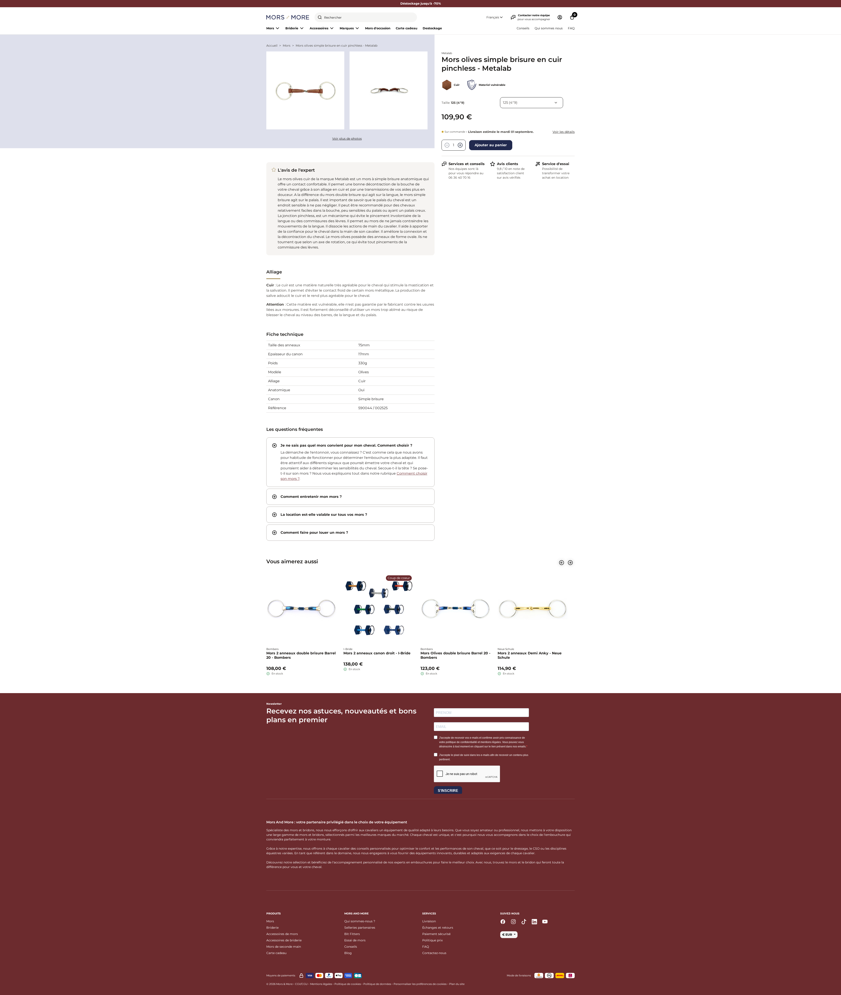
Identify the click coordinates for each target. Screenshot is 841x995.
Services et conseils (467, 164)
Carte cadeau (406, 28)
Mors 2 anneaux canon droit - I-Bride (376, 653)
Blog (348, 953)
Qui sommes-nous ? (359, 921)
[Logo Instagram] (513, 921)
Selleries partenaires (359, 928)
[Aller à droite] (570, 562)
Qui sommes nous (549, 28)
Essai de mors (355, 940)
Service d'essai (555, 164)
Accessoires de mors (282, 934)
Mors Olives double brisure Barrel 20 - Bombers (455, 655)
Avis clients (507, 164)
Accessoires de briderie (284, 940)
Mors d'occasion (377, 28)
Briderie (272, 928)
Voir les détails (564, 132)
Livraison (429, 921)
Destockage (432, 28)
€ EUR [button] (507, 935)
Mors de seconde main (283, 947)
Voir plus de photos (347, 139)
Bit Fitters (352, 934)
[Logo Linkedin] (534, 921)
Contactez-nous (434, 953)
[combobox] (365, 17)
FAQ (571, 28)
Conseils (523, 28)
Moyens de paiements (280, 975)
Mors (286, 46)
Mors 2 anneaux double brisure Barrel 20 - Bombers (301, 655)
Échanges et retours (437, 928)
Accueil (271, 46)
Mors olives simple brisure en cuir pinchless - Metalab (336, 46)
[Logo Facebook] (502, 921)
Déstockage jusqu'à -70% (420, 3)
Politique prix (432, 940)
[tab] (350, 462)
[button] (495, 17)
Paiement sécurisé (436, 934)
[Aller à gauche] (561, 562)
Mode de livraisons (519, 975)
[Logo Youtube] (545, 921)
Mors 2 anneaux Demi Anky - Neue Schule (530, 655)
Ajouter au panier (491, 145)
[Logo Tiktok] (524, 921)
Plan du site (457, 984)
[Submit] (319, 17)
